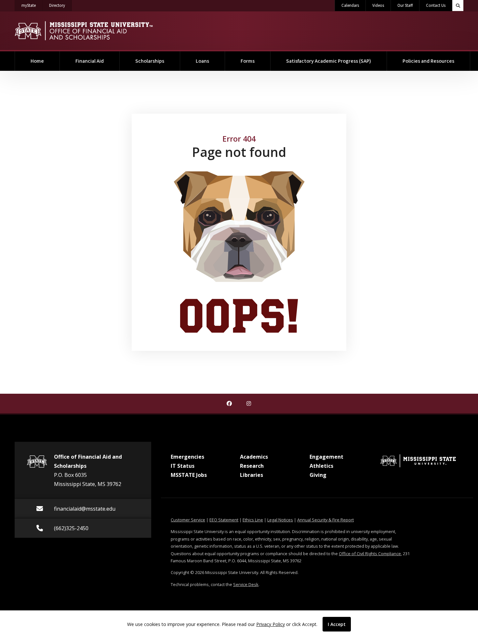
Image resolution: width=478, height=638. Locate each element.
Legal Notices (280, 520)
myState (32, 5)
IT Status (182, 465)
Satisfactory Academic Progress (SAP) (328, 61)
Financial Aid (89, 61)
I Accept (337, 624)
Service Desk (246, 584)
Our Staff (405, 5)
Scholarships (149, 61)
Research (252, 465)
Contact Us (435, 5)
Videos (378, 5)
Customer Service (188, 520)
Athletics (321, 465)
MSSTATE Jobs (189, 474)
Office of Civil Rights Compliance (370, 553)
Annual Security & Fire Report (325, 520)
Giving (318, 474)
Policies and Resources (428, 61)
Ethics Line (253, 520)
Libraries (251, 474)
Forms (248, 61)
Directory (60, 5)
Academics (254, 456)
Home (37, 61)
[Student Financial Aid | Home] (84, 30)
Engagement (326, 456)
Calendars (350, 5)
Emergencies (187, 456)
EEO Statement (223, 520)
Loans (202, 61)
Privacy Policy (270, 624)
